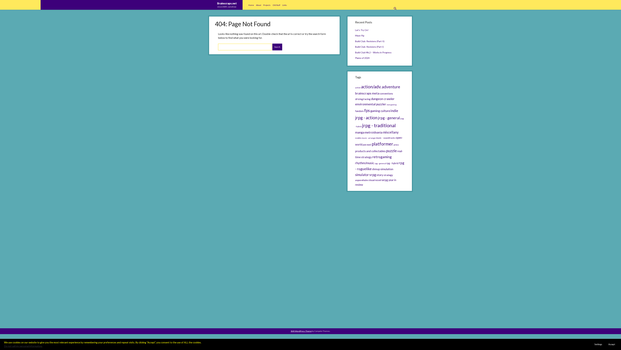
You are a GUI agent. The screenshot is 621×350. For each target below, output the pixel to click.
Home (251, 5)
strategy (388, 175)
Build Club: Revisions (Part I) (369, 46)
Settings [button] (598, 344)
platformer (382, 143)
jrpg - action (366, 117)
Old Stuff (276, 5)
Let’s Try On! (362, 30)
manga (359, 132)
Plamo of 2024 (362, 58)
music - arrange (369, 138)
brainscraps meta (367, 93)
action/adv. (371, 86)
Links (284, 5)
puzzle (391, 150)
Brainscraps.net (227, 3)
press (396, 144)
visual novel (374, 180)
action (358, 87)
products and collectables (370, 151)
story (379, 175)
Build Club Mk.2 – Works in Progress (373, 52)
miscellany (391, 132)
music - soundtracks (385, 138)
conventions (386, 93)
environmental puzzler (370, 104)
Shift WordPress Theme (301, 331)
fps (367, 110)
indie (394, 111)
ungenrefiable (361, 180)
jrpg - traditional (379, 125)
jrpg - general (389, 118)
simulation (386, 169)
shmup (376, 169)
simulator (362, 175)
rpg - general (380, 163)
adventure (391, 86)
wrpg (385, 180)
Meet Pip (359, 35)
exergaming (392, 105)
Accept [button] (611, 344)
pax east (367, 144)
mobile (358, 138)
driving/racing (362, 99)
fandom (359, 111)
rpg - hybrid (392, 163)
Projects (267, 5)
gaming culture (380, 111)
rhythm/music (364, 163)
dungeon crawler (383, 99)
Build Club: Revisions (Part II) (369, 41)
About (258, 5)
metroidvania (373, 132)
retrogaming (382, 157)
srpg (372, 175)
